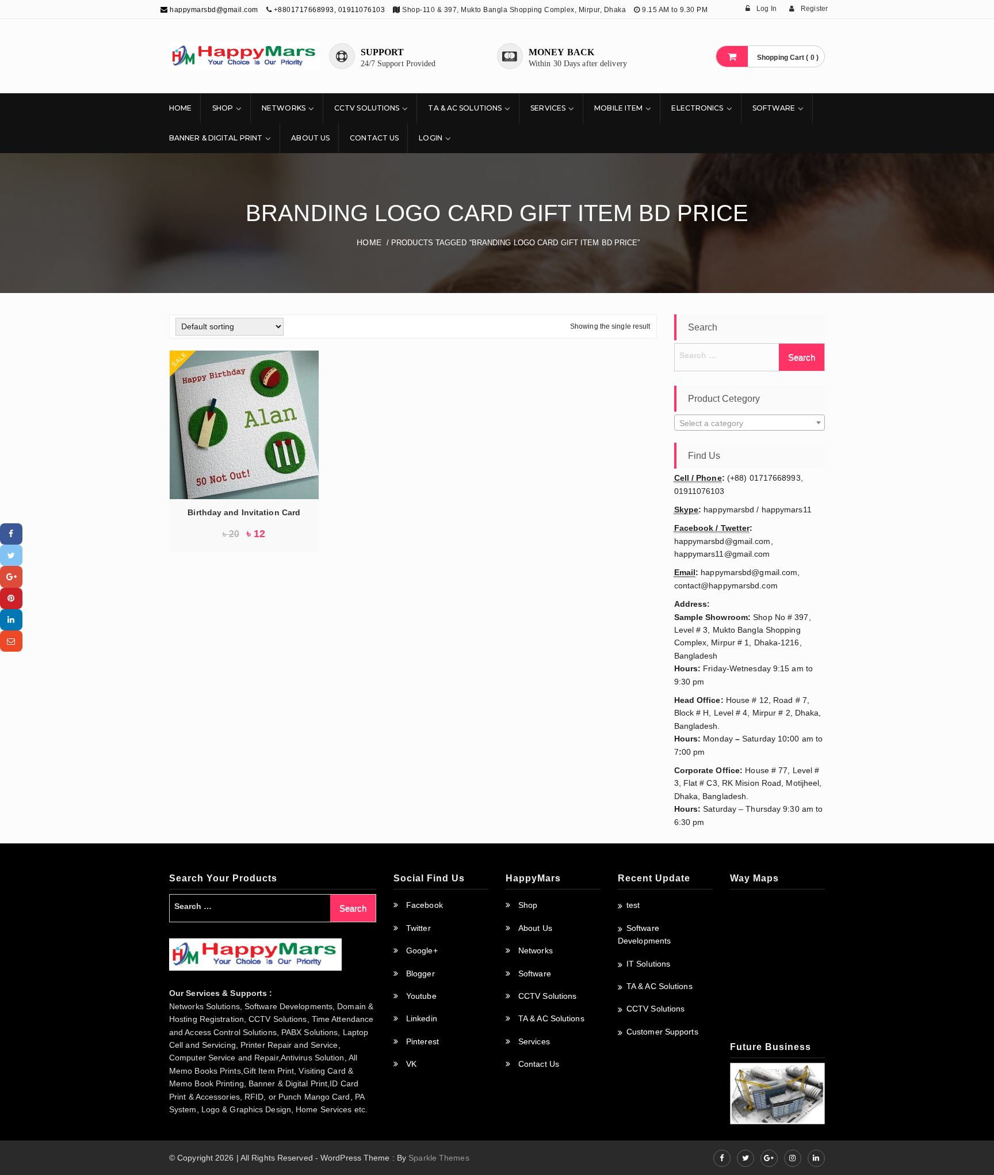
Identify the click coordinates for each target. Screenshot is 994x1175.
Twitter (418, 928)
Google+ (422, 950)
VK (411, 1063)
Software (774, 108)
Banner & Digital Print (215, 138)
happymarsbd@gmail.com (213, 10)
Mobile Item (618, 108)
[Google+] (11, 576)
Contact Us (374, 138)
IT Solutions (648, 963)
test (633, 905)
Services (547, 108)
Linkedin (421, 1018)
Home (180, 108)
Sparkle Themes (438, 1157)
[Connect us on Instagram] (792, 1158)
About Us (310, 138)
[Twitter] (11, 555)
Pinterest (422, 1041)
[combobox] (749, 423)
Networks (283, 108)
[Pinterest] (11, 598)
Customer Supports (662, 1031)
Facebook (424, 905)
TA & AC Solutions (465, 108)
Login (430, 138)
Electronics (697, 108)
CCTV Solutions (366, 108)
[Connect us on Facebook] (722, 1158)
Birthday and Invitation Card (244, 512)
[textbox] (750, 423)
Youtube (421, 996)
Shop (222, 108)
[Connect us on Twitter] (745, 1158)
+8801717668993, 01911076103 (329, 10)
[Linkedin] (11, 619)
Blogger (420, 973)
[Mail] (11, 641)
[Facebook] (11, 534)
